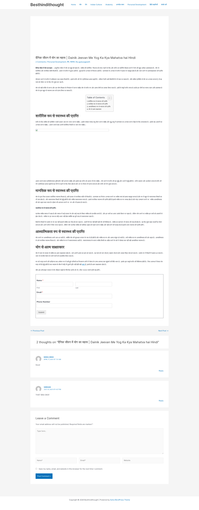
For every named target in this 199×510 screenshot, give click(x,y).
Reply (161, 371)
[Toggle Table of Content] (108, 98)
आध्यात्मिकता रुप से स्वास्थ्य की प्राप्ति (99, 106)
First (38, 288)
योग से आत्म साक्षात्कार (95, 109)
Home (73, 4)
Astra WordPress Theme (120, 500)
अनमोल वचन (120, 4)
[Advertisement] (99, 39)
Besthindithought (47, 4)
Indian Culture (96, 4)
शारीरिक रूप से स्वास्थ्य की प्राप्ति (97, 101)
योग (80, 4)
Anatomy (109, 4)
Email (40, 292)
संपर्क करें (164, 4)
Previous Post (37, 331)
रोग (86, 4)
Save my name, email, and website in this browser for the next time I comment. (71, 469)
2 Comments (41, 62)
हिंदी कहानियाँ (154, 4)
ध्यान (83, 264)
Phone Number (43, 302)
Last (76, 288)
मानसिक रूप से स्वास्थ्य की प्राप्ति (98, 104)
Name (40, 280)
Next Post (163, 331)
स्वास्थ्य (72, 62)
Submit (41, 312)
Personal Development (137, 4)
